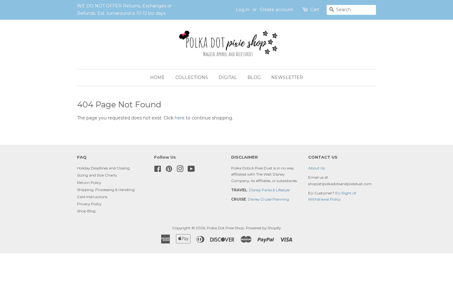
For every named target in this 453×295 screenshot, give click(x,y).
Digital (227, 77)
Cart (314, 9)
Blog (254, 77)
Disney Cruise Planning (268, 199)
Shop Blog (86, 211)
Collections (191, 77)
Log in (242, 9)
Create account (276, 9)
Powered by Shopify (263, 228)
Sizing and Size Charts (97, 175)
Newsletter (287, 77)
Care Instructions (92, 196)
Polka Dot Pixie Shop (225, 228)
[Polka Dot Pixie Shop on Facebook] (157, 170)
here (180, 118)
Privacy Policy (89, 204)
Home (157, 77)
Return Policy (89, 182)
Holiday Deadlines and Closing (103, 168)
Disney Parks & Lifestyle (269, 190)
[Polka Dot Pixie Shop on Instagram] (180, 170)
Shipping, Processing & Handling (106, 189)
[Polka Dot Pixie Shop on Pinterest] (168, 170)
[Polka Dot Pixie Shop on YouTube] (191, 170)
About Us (316, 168)
